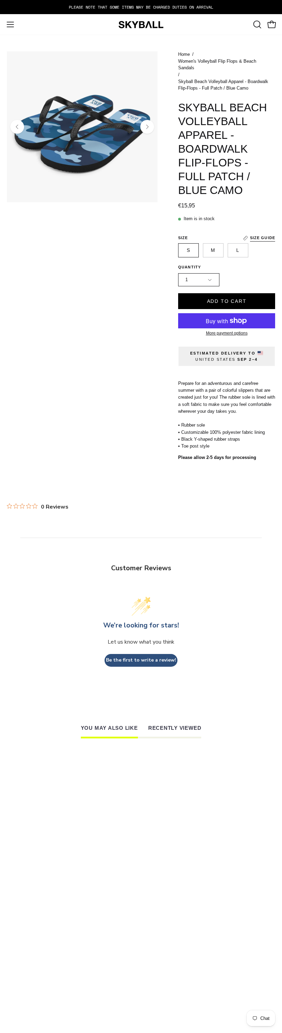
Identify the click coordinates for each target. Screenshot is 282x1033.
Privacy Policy (169, 939)
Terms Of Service (173, 931)
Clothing (20, 907)
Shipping (160, 915)
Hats (13, 900)
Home (184, 54)
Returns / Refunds (175, 907)
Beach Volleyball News (181, 979)
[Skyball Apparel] (141, 24)
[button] (256, 24)
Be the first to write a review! (141, 660)
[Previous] (17, 127)
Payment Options (172, 923)
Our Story (22, 979)
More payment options (227, 333)
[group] (141, 7)
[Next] (147, 127)
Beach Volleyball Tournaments (193, 987)
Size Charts (165, 900)
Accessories (25, 915)
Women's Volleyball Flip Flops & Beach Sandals (217, 65)
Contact (19, 923)
